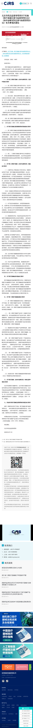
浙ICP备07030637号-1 (5, 726)
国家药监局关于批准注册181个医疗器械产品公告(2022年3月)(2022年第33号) (16, 593)
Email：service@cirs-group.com (9, 677)
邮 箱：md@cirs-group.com (11, 557)
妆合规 (8, 705)
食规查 (13, 705)
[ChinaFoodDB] (21, 667)
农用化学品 (25, 696)
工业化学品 (4, 696)
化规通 (3, 705)
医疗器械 (9, 11)
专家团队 (14, 720)
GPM (17, 705)
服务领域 (4, 690)
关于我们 (16, 690)
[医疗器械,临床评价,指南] (16, 635)
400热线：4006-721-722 (7, 675)
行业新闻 (20, 11)
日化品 (10, 696)
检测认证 (4, 698)
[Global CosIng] (8, 667)
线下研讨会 (11, 713)
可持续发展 (10, 698)
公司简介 (4, 720)
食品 (14, 696)
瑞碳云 (3, 707)
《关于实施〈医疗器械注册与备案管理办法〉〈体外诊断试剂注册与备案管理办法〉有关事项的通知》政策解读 (16, 53)
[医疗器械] (16, 651)
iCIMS (13, 707)
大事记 (9, 720)
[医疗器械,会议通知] (16, 619)
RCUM (8, 707)
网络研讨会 (4, 713)
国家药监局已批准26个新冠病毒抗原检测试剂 (16, 602)
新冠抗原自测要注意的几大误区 (12, 568)
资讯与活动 (15, 11)
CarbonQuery (24, 705)
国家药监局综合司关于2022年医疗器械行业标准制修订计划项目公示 (16, 584)
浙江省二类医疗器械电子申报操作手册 (14, 439)
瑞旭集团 (3, 11)
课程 (16, 713)
